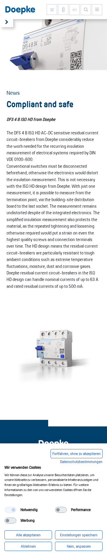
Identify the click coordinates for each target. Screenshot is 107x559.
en (75, 9)
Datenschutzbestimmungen (81, 461)
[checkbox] (10, 510)
